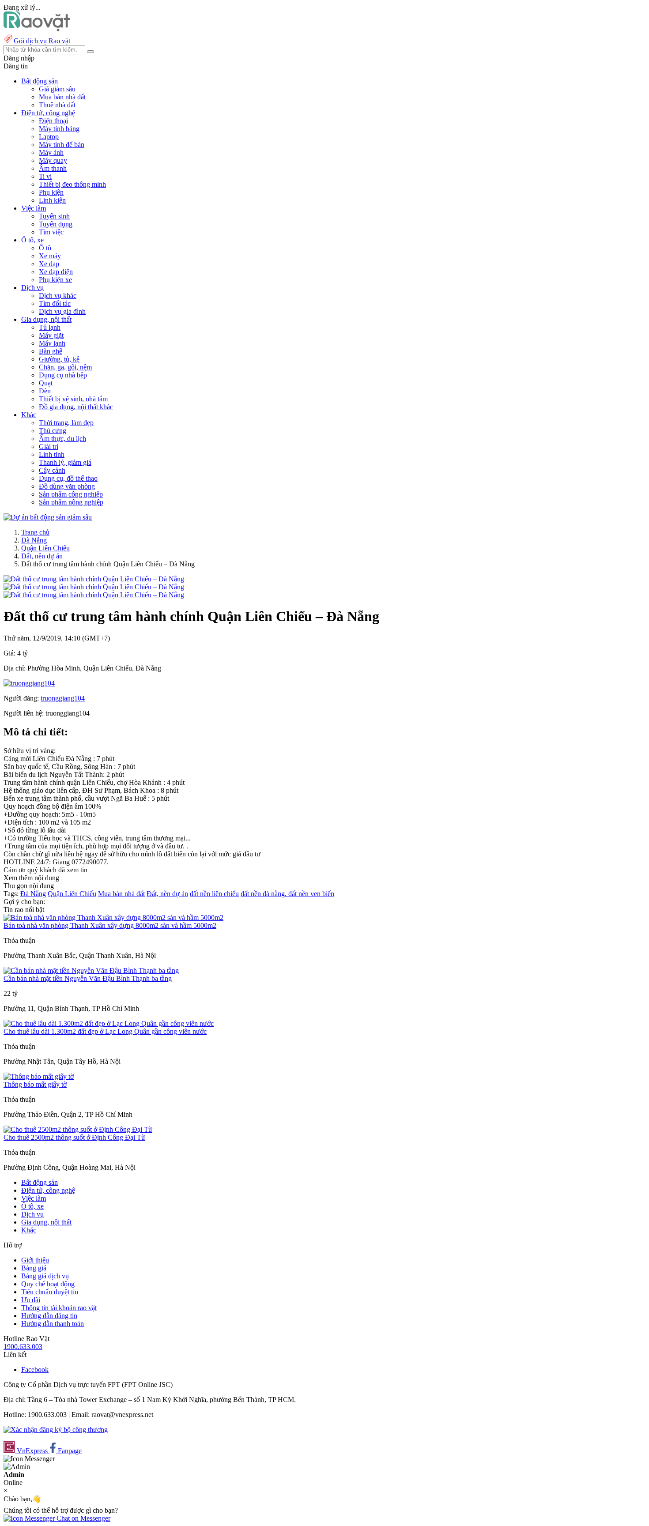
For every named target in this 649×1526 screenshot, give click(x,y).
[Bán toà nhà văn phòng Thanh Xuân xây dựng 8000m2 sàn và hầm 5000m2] (113, 917)
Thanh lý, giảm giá (65, 462)
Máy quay (53, 160)
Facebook (35, 1369)
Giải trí (48, 446)
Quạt (46, 383)
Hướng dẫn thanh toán (52, 1323)
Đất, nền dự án (42, 556)
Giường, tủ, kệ (59, 359)
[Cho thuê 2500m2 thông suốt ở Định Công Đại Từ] (78, 1129)
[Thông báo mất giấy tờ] (39, 1076)
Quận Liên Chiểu (45, 548)
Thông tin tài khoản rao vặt (59, 1307)
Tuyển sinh (54, 216)
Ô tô (45, 248)
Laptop (49, 136)
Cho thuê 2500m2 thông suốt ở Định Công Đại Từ (74, 1137)
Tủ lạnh (49, 327)
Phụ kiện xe (55, 279)
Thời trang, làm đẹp (66, 422)
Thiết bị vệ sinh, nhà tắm (73, 399)
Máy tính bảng (59, 128)
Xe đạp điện (56, 271)
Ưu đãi (30, 1300)
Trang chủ (35, 532)
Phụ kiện (51, 192)
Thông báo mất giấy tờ (35, 1084)
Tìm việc (51, 232)
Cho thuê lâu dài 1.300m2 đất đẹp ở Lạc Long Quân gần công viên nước (105, 1031)
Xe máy (50, 256)
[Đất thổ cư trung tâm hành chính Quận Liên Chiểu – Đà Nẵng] (94, 579)
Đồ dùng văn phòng (67, 486)
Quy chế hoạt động (48, 1284)
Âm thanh (53, 168)
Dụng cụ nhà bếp (63, 375)
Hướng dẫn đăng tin (49, 1315)
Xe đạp (49, 264)
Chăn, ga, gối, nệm (65, 367)
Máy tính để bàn (61, 144)
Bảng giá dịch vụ (45, 1276)
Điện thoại (53, 120)
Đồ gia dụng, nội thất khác (76, 407)
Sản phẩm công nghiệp (71, 494)
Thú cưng (52, 430)
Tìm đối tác (55, 303)
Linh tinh (51, 454)
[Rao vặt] (37, 29)
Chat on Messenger (82, 1518)
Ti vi (45, 176)
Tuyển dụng (55, 224)
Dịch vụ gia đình (62, 311)
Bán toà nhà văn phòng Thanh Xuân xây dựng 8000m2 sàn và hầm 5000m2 (110, 925)
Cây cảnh (52, 470)
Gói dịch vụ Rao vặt (42, 41)
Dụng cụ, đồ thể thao (68, 478)
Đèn (45, 391)
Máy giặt (51, 335)
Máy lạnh (52, 343)
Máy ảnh (51, 152)
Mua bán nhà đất (62, 97)
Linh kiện (52, 200)
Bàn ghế (50, 351)
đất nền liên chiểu (214, 893)
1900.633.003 (23, 1346)
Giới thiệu (35, 1260)
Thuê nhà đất (57, 105)
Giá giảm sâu (57, 89)
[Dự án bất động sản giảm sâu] (48, 517)
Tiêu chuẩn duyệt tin (49, 1292)
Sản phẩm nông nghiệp (71, 502)
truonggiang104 (63, 698)
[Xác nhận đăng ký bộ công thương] (56, 1429)
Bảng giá (33, 1268)
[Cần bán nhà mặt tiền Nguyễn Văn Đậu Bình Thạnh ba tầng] (91, 970)
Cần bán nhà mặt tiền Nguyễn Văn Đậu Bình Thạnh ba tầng (88, 978)
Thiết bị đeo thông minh (72, 184)
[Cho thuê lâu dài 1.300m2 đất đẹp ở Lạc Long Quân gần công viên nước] (109, 1023)
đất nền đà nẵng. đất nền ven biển (287, 893)
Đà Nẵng (34, 540)
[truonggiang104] (29, 683)
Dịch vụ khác (57, 295)
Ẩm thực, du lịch (62, 438)
